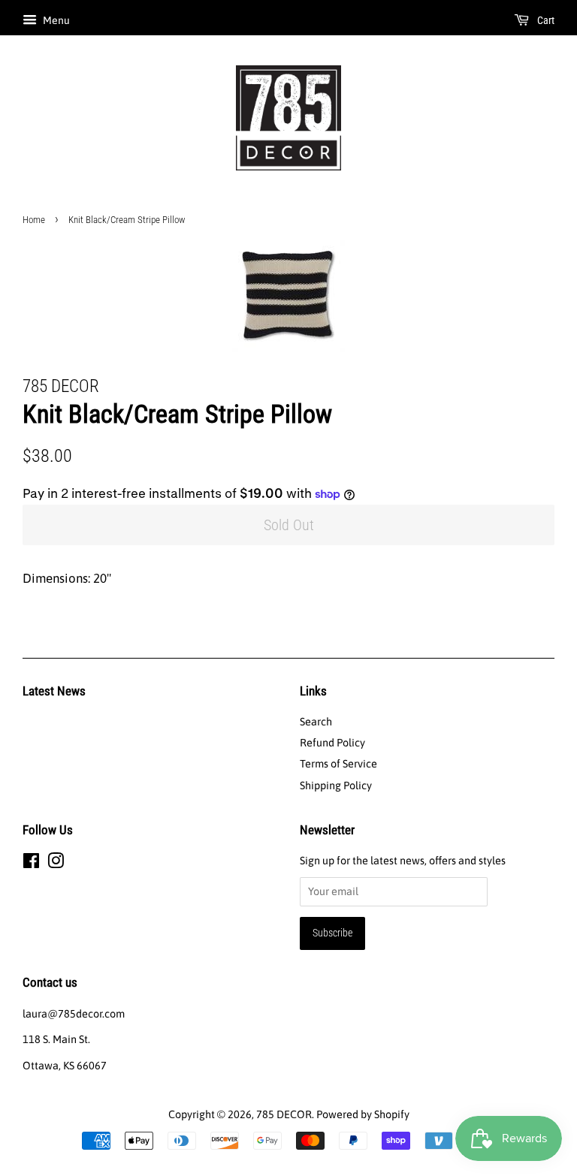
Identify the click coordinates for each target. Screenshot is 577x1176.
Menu (55, 20)
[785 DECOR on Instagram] (55, 864)
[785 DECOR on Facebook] (31, 864)
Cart (544, 20)
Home (34, 219)
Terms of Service (338, 764)
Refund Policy (332, 743)
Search (316, 722)
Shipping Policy (336, 785)
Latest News (54, 690)
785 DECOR (284, 1114)
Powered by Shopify (362, 1114)
